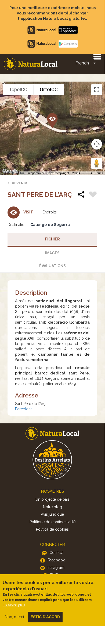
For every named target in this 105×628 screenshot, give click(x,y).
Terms (99, 173)
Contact (56, 552)
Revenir (19, 183)
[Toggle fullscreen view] (96, 89)
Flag (93, 195)
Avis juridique (52, 514)
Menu (97, 56)
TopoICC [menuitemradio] (18, 89)
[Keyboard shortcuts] (22, 173)
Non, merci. (15, 617)
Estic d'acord (45, 617)
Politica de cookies (52, 529)
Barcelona (23, 409)
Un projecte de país (52, 499)
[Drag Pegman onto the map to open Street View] (96, 163)
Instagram (56, 567)
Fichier (52, 239)
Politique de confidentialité (52, 522)
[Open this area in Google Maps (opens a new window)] (10, 171)
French (82, 63)
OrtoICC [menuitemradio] (49, 89)
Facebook (56, 560)
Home (30, 64)
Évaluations (52, 266)
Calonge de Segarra (50, 225)
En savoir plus (14, 605)
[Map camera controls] (96, 144)
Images (52, 253)
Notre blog (52, 507)
